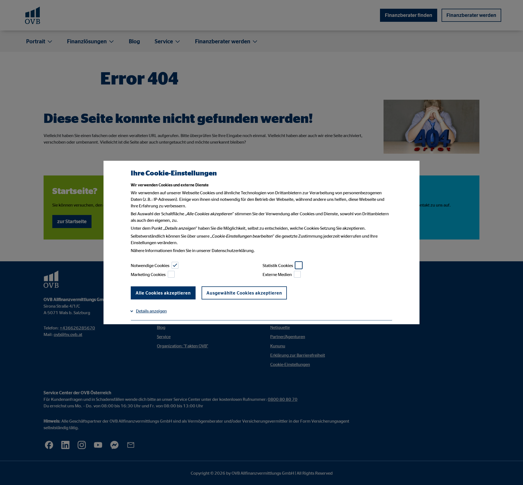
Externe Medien (277, 274)
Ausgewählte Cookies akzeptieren (244, 292)
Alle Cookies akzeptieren (163, 292)
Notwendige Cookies (150, 265)
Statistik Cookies (278, 265)
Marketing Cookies (148, 274)
